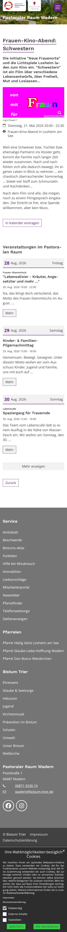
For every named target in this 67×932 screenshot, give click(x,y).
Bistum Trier (15, 671)
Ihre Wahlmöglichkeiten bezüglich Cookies (34, 854)
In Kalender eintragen (22, 223)
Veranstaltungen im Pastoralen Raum (32, 249)
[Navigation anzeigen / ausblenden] (57, 7)
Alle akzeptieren (47, 926)
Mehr (9, 313)
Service (10, 521)
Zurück (10, 482)
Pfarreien (12, 632)
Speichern (16, 926)
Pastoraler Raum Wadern (28, 766)
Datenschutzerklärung (20, 893)
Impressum (8, 897)
